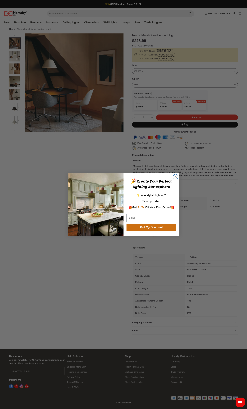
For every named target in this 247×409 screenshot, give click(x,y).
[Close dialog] (175, 176)
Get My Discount (151, 227)
